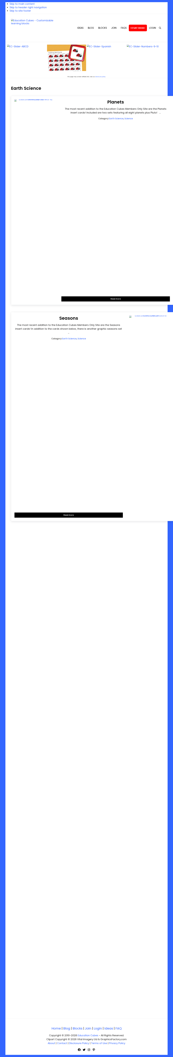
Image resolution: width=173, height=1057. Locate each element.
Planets (115, 102)
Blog (66, 1028)
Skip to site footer (20, 10)
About (51, 1043)
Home (56, 1028)
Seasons (68, 318)
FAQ (118, 1028)
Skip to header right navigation (28, 7)
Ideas (108, 1028)
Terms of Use (99, 1043)
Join (88, 1028)
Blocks (77, 1028)
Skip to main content (22, 4)
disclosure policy (100, 76)
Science (128, 118)
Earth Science (116, 118)
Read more (119, 299)
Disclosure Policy (79, 1043)
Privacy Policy (117, 1043)
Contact (62, 1043)
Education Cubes (88, 1035)
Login (98, 1028)
